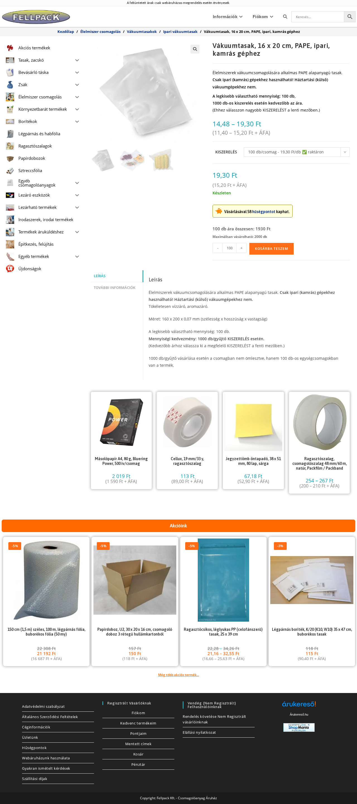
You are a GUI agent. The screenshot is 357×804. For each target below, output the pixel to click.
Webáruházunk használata (46, 757)
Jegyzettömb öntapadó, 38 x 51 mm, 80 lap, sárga (253, 461)
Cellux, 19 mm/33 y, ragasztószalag (187, 461)
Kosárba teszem (271, 248)
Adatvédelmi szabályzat (43, 706)
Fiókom (138, 712)
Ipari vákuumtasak (180, 31)
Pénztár (138, 764)
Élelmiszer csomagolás (100, 31)
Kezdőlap (65, 31)
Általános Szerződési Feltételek (50, 716)
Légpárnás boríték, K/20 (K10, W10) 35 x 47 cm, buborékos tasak (312, 631)
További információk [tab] (114, 287)
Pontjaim (138, 733)
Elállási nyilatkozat (199, 732)
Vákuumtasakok (142, 31)
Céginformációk (36, 727)
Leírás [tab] (99, 276)
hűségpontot (263, 211)
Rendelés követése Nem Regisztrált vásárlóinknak (214, 719)
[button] (194, 49)
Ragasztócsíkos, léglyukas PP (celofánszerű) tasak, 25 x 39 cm (223, 631)
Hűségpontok (34, 747)
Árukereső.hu (299, 714)
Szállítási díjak (34, 778)
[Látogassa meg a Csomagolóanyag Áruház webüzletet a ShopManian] (299, 727)
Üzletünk (30, 737)
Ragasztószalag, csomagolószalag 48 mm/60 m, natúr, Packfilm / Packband (319, 463)
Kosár (138, 754)
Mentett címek (138, 743)
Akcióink (178, 525)
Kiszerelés (226, 151)
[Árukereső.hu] (299, 706)
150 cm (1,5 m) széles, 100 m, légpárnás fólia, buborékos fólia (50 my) (46, 631)
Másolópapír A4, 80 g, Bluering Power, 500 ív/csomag (121, 461)
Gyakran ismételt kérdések (46, 768)
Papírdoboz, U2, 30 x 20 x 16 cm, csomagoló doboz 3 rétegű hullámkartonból (134, 631)
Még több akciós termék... (178, 674)
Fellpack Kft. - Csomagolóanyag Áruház (187, 798)
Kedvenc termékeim (138, 723)
